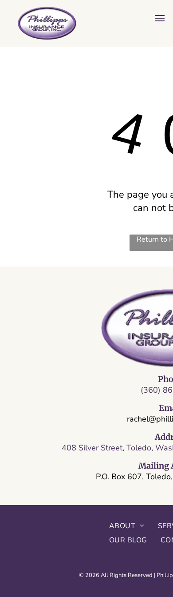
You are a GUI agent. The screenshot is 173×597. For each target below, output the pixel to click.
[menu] (160, 18)
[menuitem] (126, 526)
